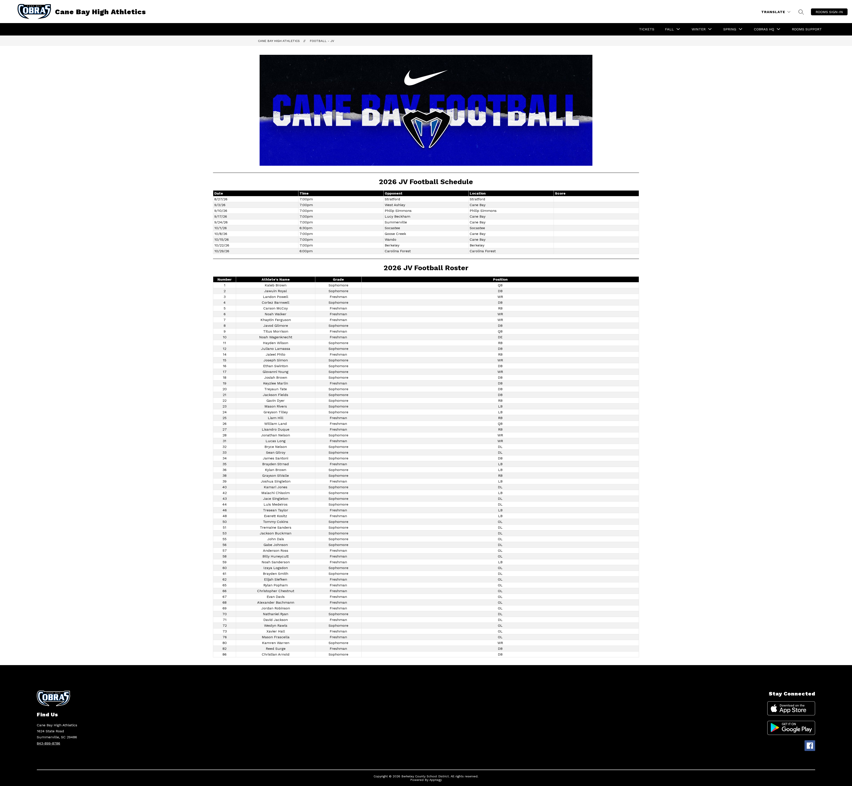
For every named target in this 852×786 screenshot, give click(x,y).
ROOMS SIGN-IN (829, 12)
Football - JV (322, 41)
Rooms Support (807, 29)
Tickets (646, 29)
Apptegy (435, 780)
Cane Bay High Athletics (279, 41)
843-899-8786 (48, 743)
